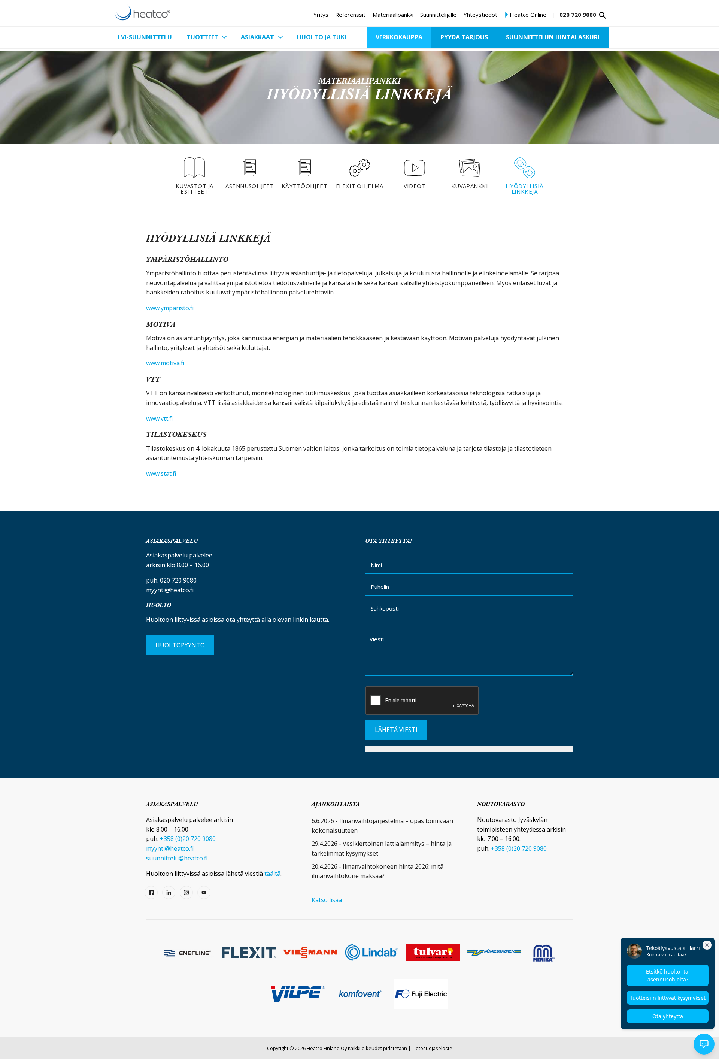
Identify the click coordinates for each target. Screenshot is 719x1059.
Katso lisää (327, 900)
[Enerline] (187, 952)
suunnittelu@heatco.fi (176, 858)
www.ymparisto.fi (170, 308)
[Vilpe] (298, 994)
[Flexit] (249, 952)
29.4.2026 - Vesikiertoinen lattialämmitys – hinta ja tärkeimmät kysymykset (382, 848)
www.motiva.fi (165, 363)
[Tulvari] (433, 952)
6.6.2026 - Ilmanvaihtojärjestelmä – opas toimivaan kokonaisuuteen (382, 826)
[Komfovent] (359, 994)
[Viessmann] (310, 953)
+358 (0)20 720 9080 (188, 839)
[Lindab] (371, 952)
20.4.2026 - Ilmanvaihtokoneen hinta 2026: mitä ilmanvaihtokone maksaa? (377, 871)
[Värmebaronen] (494, 952)
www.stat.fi (161, 473)
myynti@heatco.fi (170, 590)
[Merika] (544, 953)
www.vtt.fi (159, 418)
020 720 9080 (577, 14)
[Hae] (602, 15)
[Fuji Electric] (421, 994)
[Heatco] (142, 12)
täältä (272, 873)
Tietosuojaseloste (432, 1048)
